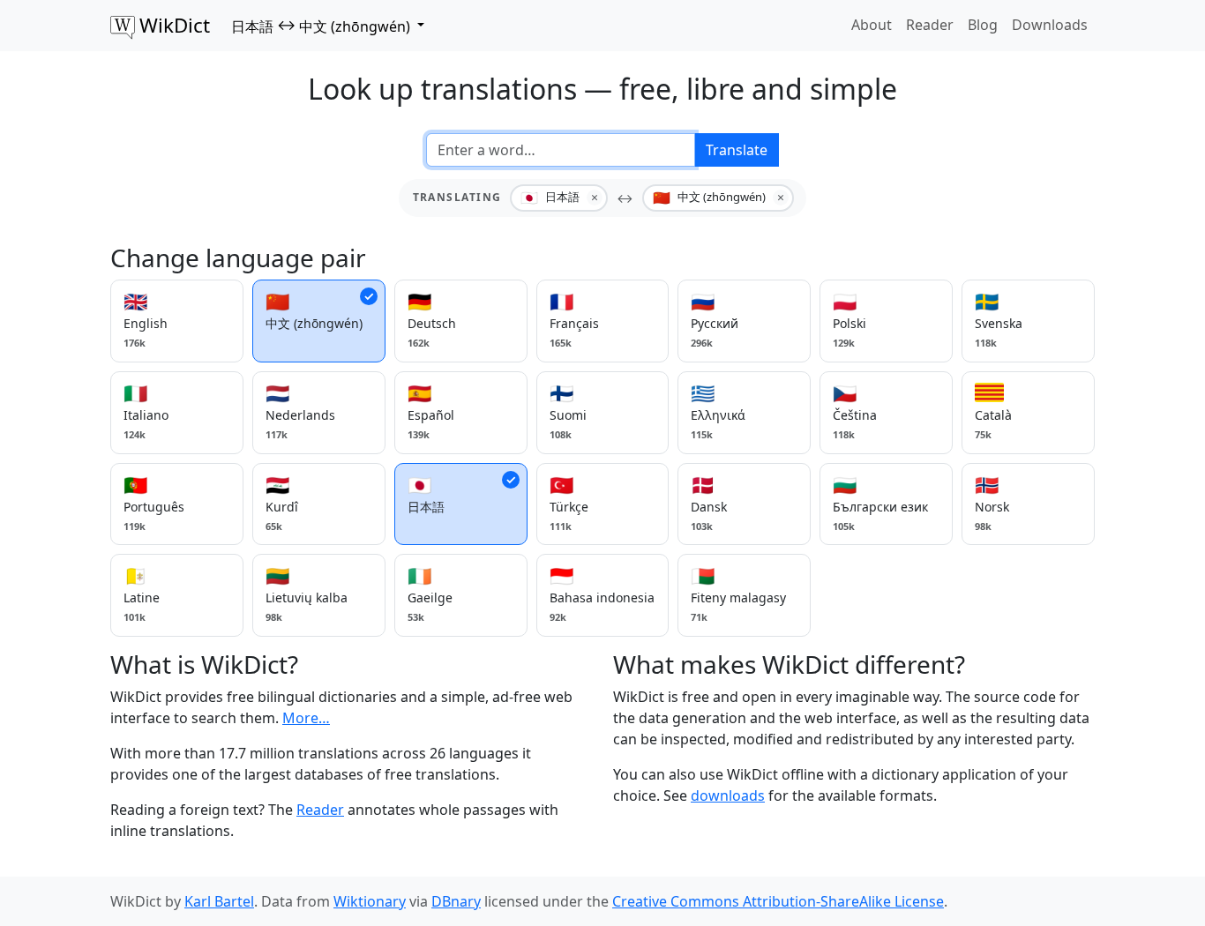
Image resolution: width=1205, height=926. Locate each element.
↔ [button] (320, 25)
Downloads (1050, 24)
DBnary (456, 901)
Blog (983, 24)
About (871, 24)
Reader (930, 24)
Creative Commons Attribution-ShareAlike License (778, 901)
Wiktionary (369, 901)
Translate (736, 150)
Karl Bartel (219, 901)
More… (306, 718)
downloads (728, 795)
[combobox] (560, 150)
